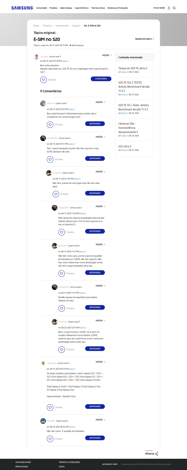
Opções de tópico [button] (143, 39)
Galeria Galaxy (66, 8)
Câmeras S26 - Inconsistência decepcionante (127, 128)
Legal (62, 466)
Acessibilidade (23, 462)
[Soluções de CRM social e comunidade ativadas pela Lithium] (152, 453)
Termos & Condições (69, 462)
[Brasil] (22, 7)
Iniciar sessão (159, 8)
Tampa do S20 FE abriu (132, 68)
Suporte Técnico (82, 8)
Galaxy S (64, 61)
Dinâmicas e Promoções (118, 8)
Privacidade (21, 466)
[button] (106, 55)
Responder (95, 124)
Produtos (53, 8)
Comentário (101, 79)
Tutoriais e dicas (98, 8)
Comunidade (41, 8)
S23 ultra (123, 146)
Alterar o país (109, 464)
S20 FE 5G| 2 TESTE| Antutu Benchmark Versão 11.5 (134, 87)
